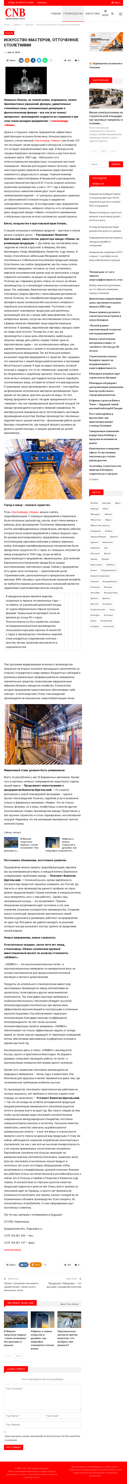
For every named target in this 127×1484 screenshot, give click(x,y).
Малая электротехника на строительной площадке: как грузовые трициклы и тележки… (106, 117)
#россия (94, 604)
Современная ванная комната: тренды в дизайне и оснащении (106, 241)
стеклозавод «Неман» (47, 140)
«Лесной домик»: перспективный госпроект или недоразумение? (105, 329)
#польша (108, 587)
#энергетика (106, 621)
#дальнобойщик (98, 537)
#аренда (94, 509)
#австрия (106, 503)
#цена (93, 621)
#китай (107, 553)
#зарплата (95, 548)
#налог (93, 570)
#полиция (95, 587)
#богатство (95, 520)
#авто (117, 503)
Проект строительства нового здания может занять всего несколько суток (21, 1287)
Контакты (42, 2)
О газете (93, 479)
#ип (106, 548)
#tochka (94, 503)
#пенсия (94, 581)
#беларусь (95, 514)
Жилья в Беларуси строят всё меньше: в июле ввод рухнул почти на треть (105, 216)
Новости (9, 33)
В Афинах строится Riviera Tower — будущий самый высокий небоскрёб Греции (105, 404)
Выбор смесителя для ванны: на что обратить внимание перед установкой (105, 289)
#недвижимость (109, 570)
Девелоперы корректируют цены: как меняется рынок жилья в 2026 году (106, 302)
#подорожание (110, 581)
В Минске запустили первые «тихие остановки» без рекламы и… (21, 844)
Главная (56, 13)
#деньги (94, 542)
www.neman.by (12, 1249)
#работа (94, 598)
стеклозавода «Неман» (25, 512)
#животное (107, 542)
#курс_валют (96, 565)
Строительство (73, 13)
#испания (95, 553)
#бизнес (108, 514)
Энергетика (92, 13)
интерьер (94, 626)
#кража (93, 559)
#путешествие (110, 593)
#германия (95, 531)
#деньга (114, 537)
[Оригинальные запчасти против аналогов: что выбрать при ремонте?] (69, 1319)
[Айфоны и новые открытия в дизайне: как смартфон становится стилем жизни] (52, 842)
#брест (108, 520)
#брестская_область (100, 525)
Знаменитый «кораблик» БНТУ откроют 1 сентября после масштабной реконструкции (105, 256)
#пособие (95, 593)
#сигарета (107, 604)
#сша (111, 609)
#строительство (97, 609)
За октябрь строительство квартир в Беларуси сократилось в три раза (105, 470)
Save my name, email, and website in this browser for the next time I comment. (42, 1438)
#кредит (105, 559)
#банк (105, 509)
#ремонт (106, 598)
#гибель (108, 531)
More (105, 15)
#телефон (95, 615)
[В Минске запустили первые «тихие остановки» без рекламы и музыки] (11, 842)
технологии (108, 626)
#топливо (108, 615)
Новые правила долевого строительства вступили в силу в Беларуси (105, 316)
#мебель (110, 565)
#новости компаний (99, 576)
